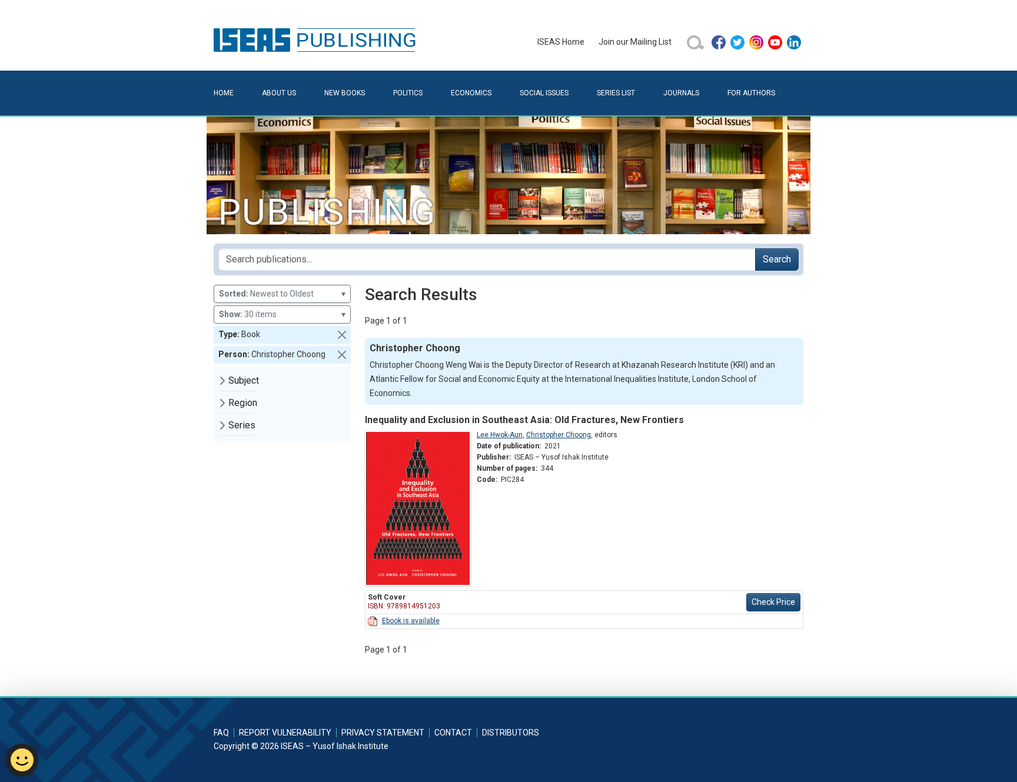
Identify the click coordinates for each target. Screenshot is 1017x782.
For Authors (751, 93)
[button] (342, 335)
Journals (681, 93)
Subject (243, 380)
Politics (408, 93)
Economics (471, 93)
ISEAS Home (560, 41)
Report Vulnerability (285, 732)
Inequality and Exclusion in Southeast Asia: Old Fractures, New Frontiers (524, 419)
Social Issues (544, 93)
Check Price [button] (773, 602)
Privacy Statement (382, 732)
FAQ (221, 732)
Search (777, 259)
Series (241, 425)
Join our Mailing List (635, 41)
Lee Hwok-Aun (500, 435)
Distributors (510, 732)
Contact (453, 732)
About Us (279, 93)
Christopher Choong (558, 435)
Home (224, 93)
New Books (344, 93)
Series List (616, 93)
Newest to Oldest (282, 293)
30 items (282, 314)
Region (242, 402)
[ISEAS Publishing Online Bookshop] (317, 39)
